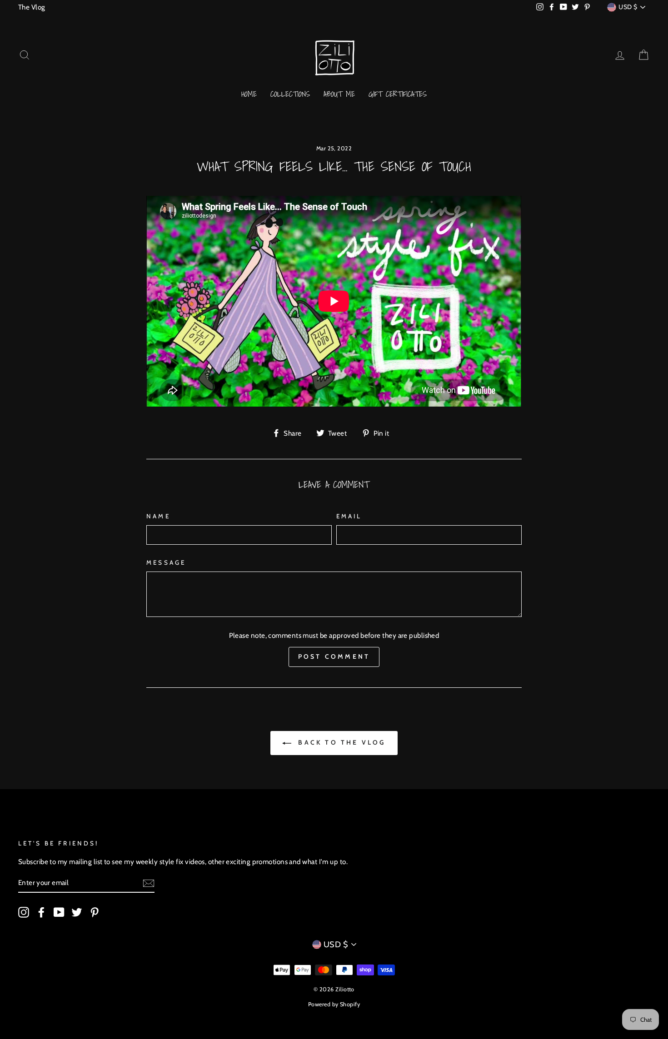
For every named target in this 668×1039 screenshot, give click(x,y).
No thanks (333, 556)
